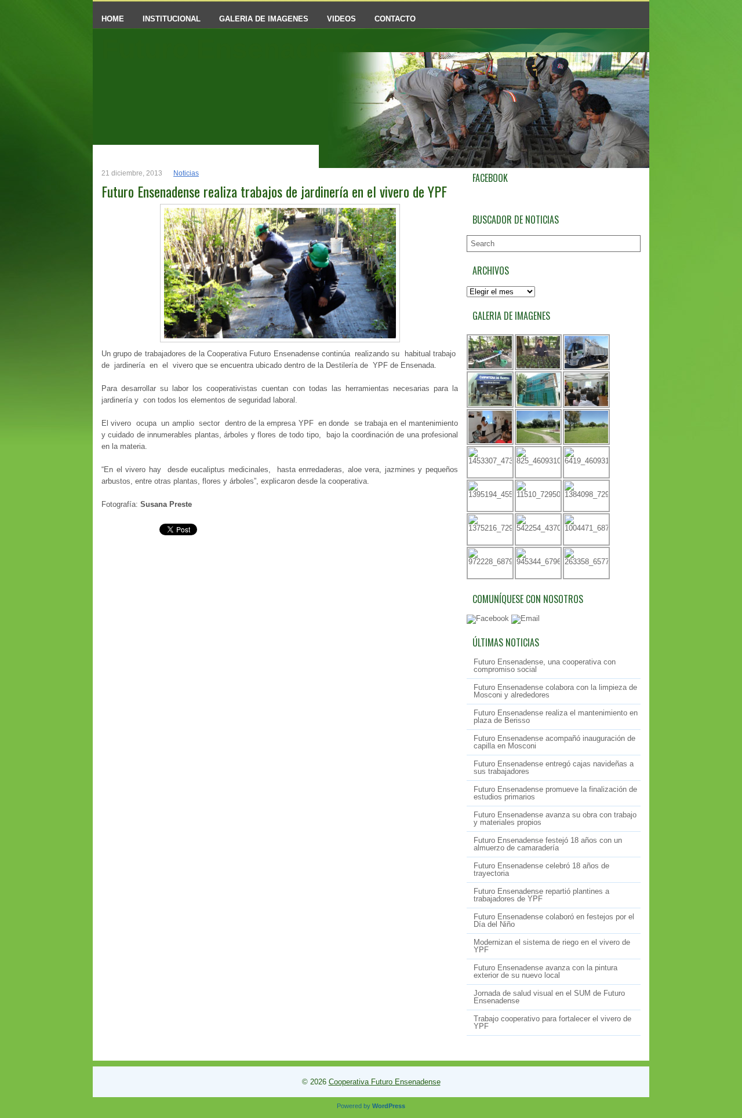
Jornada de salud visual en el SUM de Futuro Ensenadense (549, 997)
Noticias (186, 173)
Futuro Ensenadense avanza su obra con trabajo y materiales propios (555, 818)
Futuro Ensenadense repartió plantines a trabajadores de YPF (541, 895)
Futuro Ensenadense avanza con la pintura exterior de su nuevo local (545, 971)
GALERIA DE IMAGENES (263, 18)
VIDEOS (341, 18)
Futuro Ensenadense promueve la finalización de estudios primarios (555, 793)
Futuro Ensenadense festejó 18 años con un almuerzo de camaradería (548, 844)
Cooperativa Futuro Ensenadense (385, 1081)
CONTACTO (395, 18)
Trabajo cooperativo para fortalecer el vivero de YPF (552, 1022)
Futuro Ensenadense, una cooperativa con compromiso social (545, 665)
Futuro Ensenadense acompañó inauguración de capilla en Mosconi (554, 742)
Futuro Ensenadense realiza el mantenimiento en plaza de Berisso (556, 716)
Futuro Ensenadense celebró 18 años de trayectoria (541, 869)
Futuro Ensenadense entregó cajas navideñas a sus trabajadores (554, 767)
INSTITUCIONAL (172, 18)
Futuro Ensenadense (238, 49)
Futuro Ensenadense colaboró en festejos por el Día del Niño (554, 920)
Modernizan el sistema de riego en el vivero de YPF (552, 946)
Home (112, 18)
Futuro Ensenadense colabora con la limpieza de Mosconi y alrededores (555, 691)
